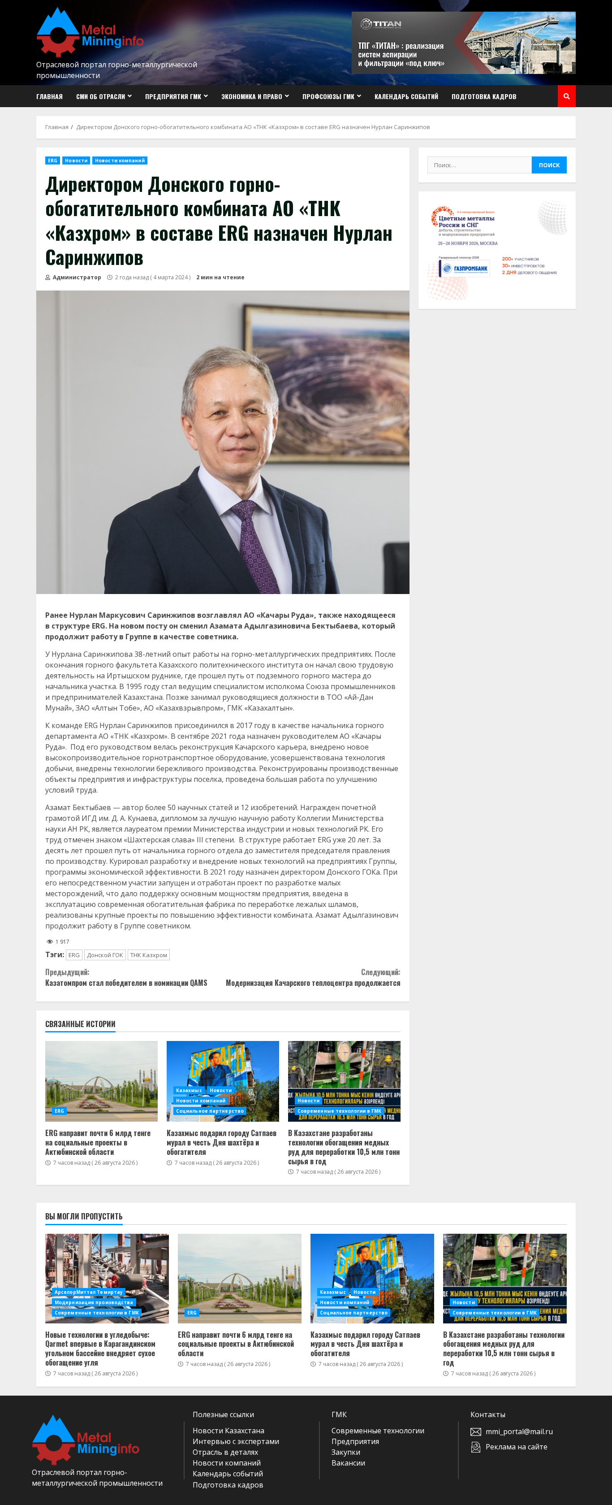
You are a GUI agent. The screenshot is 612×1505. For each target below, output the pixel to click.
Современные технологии (378, 1431)
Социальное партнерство (210, 1111)
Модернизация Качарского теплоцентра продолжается (313, 977)
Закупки (346, 1452)
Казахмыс (189, 1090)
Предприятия (355, 1441)
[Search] (567, 96)
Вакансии (348, 1463)
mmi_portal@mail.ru (519, 1431)
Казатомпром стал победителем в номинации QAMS (126, 977)
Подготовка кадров (484, 96)
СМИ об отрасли (100, 96)
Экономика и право (251, 96)
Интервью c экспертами (236, 1441)
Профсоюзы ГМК (328, 96)
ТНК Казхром (148, 955)
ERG (52, 160)
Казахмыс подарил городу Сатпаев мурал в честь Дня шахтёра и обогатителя (223, 1081)
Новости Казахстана (228, 1431)
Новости (76, 160)
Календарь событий (406, 96)
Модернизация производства (94, 1302)
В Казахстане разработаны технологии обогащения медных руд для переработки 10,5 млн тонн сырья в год (344, 1081)
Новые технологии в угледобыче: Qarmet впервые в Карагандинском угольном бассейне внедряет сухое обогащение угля (107, 1278)
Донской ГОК (105, 955)
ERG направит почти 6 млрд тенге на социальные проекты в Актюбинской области (101, 1081)
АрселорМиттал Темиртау (89, 1292)
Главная (49, 96)
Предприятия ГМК (173, 96)
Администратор (76, 277)
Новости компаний (120, 160)
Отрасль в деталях (225, 1452)
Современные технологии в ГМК (339, 1111)
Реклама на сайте (516, 1447)
